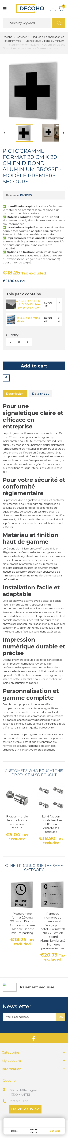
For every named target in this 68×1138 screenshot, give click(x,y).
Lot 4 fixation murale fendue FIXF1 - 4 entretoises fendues (51, 824)
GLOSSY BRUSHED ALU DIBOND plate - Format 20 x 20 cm (28, 304)
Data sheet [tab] (40, 393)
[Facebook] (33, 1038)
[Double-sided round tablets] (11, 319)
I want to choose (34, 1130)
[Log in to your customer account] (53, 8)
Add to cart (34, 366)
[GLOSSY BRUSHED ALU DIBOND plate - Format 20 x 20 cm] (11, 304)
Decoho (7, 37)
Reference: (12, 195)
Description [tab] (15, 393)
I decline (14, 1131)
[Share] (6, 377)
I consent (54, 1131)
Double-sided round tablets (28, 319)
